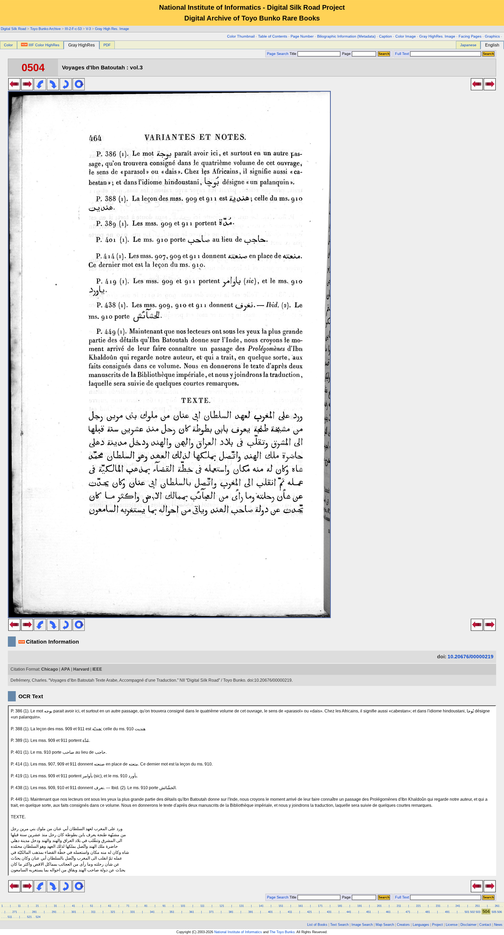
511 (10, 916)
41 (73, 905)
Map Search (385, 925)
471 (408, 911)
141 (261, 905)
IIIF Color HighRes (44, 45)
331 (132, 911)
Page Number (302, 36)
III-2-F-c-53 (73, 29)
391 (250, 911)
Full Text (402, 54)
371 (211, 911)
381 (231, 911)
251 (477, 905)
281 (34, 911)
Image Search (362, 925)
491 (447, 911)
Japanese (468, 45)
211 (399, 905)
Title (293, 54)
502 (472, 911)
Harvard (81, 669)
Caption (385, 36)
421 (309, 911)
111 (202, 905)
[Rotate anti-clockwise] (40, 88)
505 (494, 911)
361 (191, 911)
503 (478, 911)
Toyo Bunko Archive (45, 29)
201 (379, 905)
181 (340, 905)
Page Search (277, 54)
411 (290, 911)
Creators (403, 925)
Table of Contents (272, 36)
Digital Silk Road (13, 29)
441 (348, 911)
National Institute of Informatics (238, 932)
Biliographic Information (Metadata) (346, 36)
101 (183, 905)
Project (437, 925)
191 (359, 905)
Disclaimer (468, 925)
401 (270, 911)
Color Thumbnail (241, 36)
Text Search (339, 925)
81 (146, 905)
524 (38, 916)
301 (73, 911)
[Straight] (78, 88)
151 (281, 905)
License (452, 925)
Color (8, 45)
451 (368, 911)
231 (438, 905)
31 (55, 905)
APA (65, 669)
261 (497, 905)
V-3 (88, 29)
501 (467, 911)
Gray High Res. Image (112, 29)
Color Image (405, 36)
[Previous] (14, 88)
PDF (107, 45)
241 (457, 905)
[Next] (27, 88)
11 (19, 905)
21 (37, 905)
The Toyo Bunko (282, 932)
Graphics (492, 36)
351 (172, 911)
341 (152, 911)
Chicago (49, 669)
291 (54, 911)
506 (499, 911)
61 (109, 905)
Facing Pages (470, 36)
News (498, 925)
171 (320, 905)
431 (329, 911)
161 (300, 905)
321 (113, 911)
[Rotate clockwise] (53, 88)
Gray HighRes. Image (437, 36)
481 (427, 911)
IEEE (97, 669)
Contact (485, 925)
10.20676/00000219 (471, 656)
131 (241, 905)
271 (14, 911)
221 (418, 905)
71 (127, 905)
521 (29, 916)
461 (388, 911)
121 (221, 905)
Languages (421, 925)
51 (91, 905)
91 (164, 905)
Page (346, 54)
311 (93, 911)
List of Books (317, 925)
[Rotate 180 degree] (66, 88)
